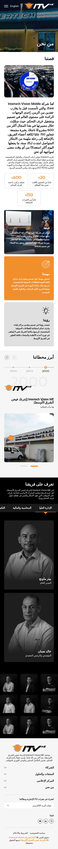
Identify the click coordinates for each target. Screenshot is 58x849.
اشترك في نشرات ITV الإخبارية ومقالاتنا (37, 799)
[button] (7, 357)
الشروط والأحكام (20, 833)
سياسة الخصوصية (37, 833)
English (14, 6)
